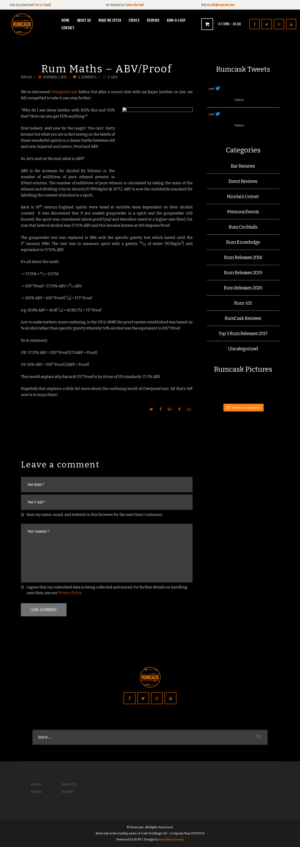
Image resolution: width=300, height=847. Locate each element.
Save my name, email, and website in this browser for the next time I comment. (94, 514)
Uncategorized (243, 348)
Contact (67, 792)
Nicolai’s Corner (243, 196)
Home (36, 784)
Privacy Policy (70, 593)
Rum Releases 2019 (243, 272)
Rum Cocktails (243, 227)
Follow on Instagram (246, 407)
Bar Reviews (243, 166)
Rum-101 (26, 77)
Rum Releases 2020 (243, 288)
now (211, 88)
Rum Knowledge (243, 242)
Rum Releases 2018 (243, 257)
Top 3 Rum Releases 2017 (243, 333)
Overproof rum (64, 92)
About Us (68, 784)
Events (36, 792)
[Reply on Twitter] (211, 100)
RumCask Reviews (243, 318)
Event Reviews (243, 181)
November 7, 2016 (55, 77)
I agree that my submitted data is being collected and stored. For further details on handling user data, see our (106, 590)
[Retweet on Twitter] (219, 100)
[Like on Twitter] (228, 100)
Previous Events (243, 212)
